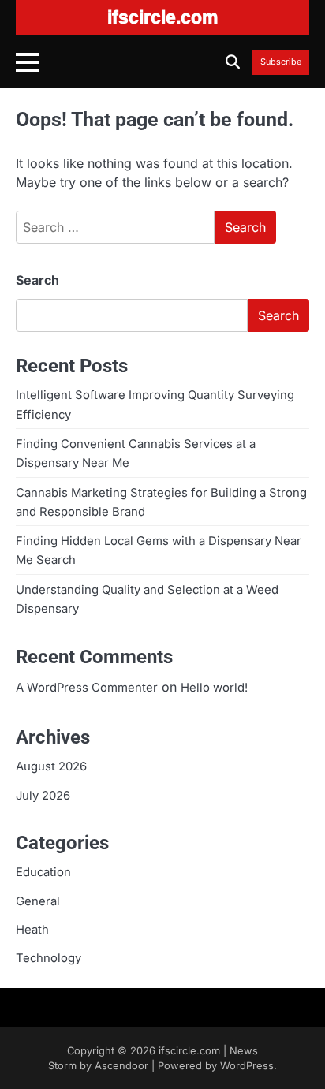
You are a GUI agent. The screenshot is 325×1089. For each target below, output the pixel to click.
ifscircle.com (189, 1051)
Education (43, 872)
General (38, 901)
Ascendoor (121, 1066)
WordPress (247, 1066)
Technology (48, 958)
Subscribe (280, 62)
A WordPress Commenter (87, 688)
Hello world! (214, 688)
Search (37, 280)
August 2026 (51, 766)
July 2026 (43, 796)
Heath (32, 930)
